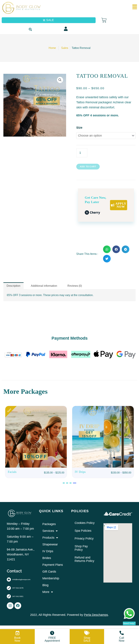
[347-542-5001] (9, 596)
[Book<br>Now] (17, 633)
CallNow (121, 639)
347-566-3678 (17, 588)
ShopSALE (87, 639)
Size (79, 127)
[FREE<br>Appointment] (52, 633)
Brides (46, 558)
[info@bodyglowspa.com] (9, 579)
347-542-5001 (17, 596)
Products (48, 537)
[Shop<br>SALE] (87, 633)
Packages (49, 524)
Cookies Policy (85, 523)
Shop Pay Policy (81, 548)
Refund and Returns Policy (84, 559)
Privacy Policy (84, 538)
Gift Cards (49, 571)
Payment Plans (52, 564)
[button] (30, 29)
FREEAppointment (52, 639)
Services (48, 531)
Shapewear (50, 544)
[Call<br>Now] (122, 633)
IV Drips (47, 551)
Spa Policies (83, 530)
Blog (45, 585)
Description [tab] (13, 285)
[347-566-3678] (9, 588)
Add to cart (88, 166)
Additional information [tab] (44, 285)
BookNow (17, 639)
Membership (50, 578)
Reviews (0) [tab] (74, 285)
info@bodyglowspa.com (21, 579)
